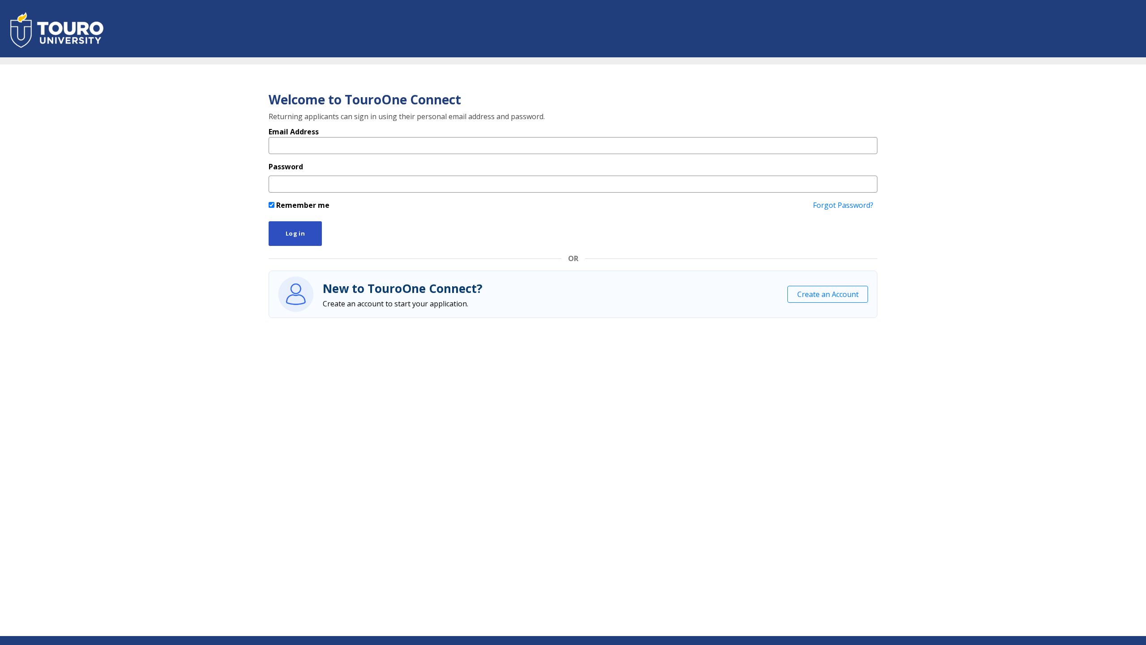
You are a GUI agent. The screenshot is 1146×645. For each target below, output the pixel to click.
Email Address (294, 132)
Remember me (301, 205)
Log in (295, 233)
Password (286, 167)
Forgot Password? (843, 205)
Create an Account (828, 294)
